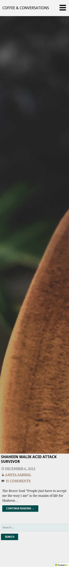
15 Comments (18, 481)
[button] (64, 7)
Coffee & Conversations (25, 8)
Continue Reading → (20, 508)
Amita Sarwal (18, 475)
